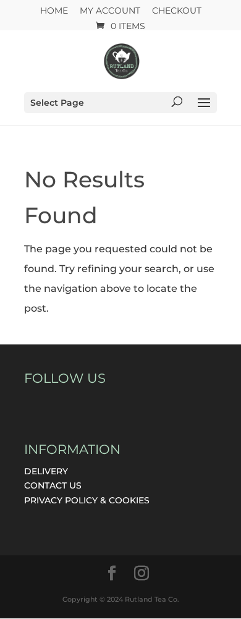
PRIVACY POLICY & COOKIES (87, 500)
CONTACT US (53, 485)
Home (54, 11)
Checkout (176, 11)
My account (110, 11)
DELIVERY (46, 471)
